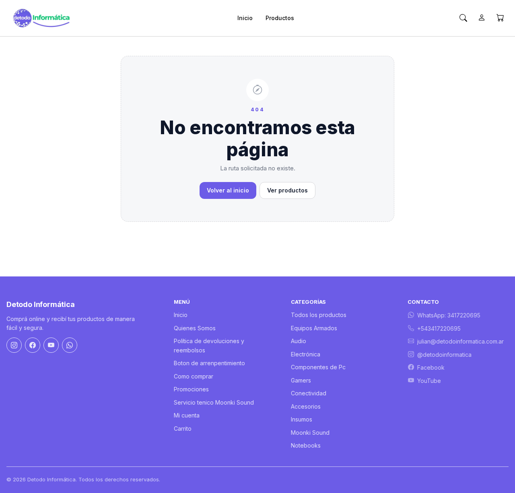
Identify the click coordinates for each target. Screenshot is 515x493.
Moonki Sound (310, 432)
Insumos (301, 419)
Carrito (183, 428)
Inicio (245, 17)
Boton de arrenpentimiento (209, 363)
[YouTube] (51, 345)
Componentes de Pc (318, 367)
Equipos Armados (314, 328)
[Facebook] (32, 345)
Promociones (191, 389)
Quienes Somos (195, 328)
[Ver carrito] (500, 18)
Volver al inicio (228, 190)
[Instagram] (14, 345)
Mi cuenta (187, 415)
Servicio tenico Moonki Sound (214, 402)
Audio (298, 341)
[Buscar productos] (463, 18)
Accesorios (306, 406)
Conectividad (308, 393)
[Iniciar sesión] (481, 18)
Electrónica (305, 354)
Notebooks (306, 445)
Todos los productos (318, 314)
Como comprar (193, 376)
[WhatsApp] (69, 345)
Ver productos (287, 190)
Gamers (301, 380)
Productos (280, 17)
